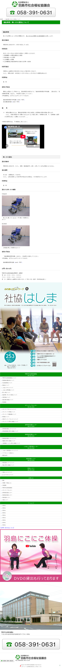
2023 (3, 512)
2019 (3, 522)
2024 (3, 510)
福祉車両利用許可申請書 (9, 99)
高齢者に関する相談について (8, 440)
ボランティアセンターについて (9, 409)
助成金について (5, 416)
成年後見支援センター (7, 492)
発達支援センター (6, 497)
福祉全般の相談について (7, 399)
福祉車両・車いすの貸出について (9, 394)
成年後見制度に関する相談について (10, 431)
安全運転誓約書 (7, 101)
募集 (3, 480)
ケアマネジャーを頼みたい (8, 453)
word (19, 99)
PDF (22, 99)
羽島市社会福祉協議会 (7, 487)
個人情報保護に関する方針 (23, 660)
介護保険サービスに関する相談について (11, 443)
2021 (3, 517)
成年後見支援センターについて (9, 428)
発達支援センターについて (8, 462)
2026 (3, 505)
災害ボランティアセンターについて (10, 419)
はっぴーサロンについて (7, 474)
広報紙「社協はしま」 (7, 482)
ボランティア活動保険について (9, 414)
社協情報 (4, 485)
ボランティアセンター (7, 490)
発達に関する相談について (8, 465)
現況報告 (4, 402)
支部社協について (6, 397)
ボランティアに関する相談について (10, 421)
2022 (3, 515)
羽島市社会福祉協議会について (9, 377)
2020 (3, 520)
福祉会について (5, 385)
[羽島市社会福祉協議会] (31, 4)
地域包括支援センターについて (9, 438)
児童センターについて (7, 472)
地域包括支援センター (7, 495)
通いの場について (6, 392)
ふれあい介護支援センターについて (10, 450)
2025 (3, 508)
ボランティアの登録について (8, 411)
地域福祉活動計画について (8, 380)
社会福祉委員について (7, 382)
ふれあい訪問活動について (8, 390)
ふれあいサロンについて (7, 387)
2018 (3, 525)
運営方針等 (4, 455)
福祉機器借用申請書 (8, 262)
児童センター (5, 499)
